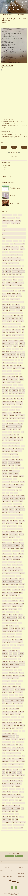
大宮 (3, 268)
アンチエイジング (5, 437)
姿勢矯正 (9, 819)
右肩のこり (23, 664)
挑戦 (7, 708)
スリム (10, 653)
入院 (18, 354)
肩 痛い (3, 642)
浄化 (10, 310)
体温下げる (10, 440)
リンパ (11, 243)
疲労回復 (14, 772)
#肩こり (19, 156)
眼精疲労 (23, 243)
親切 (22, 315)
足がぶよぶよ (4, 609)
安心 (10, 816)
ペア (11, 315)
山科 (13, 304)
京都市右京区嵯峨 (17, 462)
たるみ (3, 332)
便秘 (13, 268)
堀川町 (10, 476)
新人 (22, 437)
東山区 (23, 326)
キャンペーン (8, 448)
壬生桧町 (20, 617)
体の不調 (11, 299)
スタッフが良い (5, 800)
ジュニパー (4, 545)
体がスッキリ (11, 800)
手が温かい (4, 603)
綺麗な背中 (4, 794)
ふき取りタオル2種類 (6, 481)
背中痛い (21, 639)
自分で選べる (20, 606)
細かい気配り (22, 481)
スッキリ (3, 321)
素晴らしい (23, 775)
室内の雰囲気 (4, 473)
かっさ (12, 426)
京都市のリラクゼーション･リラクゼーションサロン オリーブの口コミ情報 (13, 230)
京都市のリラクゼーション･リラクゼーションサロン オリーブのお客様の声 (13, 238)
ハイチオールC (4, 639)
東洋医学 (3, 542)
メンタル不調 (22, 498)
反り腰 (17, 819)
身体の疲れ (16, 473)
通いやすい (7, 700)
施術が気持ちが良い (9, 805)
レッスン (19, 351)
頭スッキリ (14, 733)
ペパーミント (20, 440)
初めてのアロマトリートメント (11, 487)
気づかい (12, 548)
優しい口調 (4, 783)
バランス (23, 589)
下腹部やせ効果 (15, 368)
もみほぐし (15, 429)
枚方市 (19, 271)
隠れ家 (19, 418)
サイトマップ (21, 876)
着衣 (3, 393)
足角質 (22, 398)
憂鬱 (10, 772)
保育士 (20, 800)
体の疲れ (11, 664)
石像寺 (8, 636)
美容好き (3, 645)
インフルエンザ (14, 717)
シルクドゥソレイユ (20, 645)
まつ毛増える (11, 656)
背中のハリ (4, 797)
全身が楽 (20, 592)
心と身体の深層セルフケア (6, 736)
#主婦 (15, 156)
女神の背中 (21, 791)
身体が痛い (16, 592)
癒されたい (15, 553)
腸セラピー (22, 249)
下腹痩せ (3, 758)
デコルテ (12, 775)
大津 (3, 573)
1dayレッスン (21, 343)
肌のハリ (3, 775)
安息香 (23, 506)
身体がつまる (13, 678)
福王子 (23, 290)
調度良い (7, 584)
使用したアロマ (21, 661)
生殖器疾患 (23, 689)
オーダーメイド (8, 329)
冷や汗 (3, 351)
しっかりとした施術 (5, 678)
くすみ (20, 636)
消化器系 (9, 733)
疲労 (3, 285)
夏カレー (17, 484)
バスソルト (20, 362)
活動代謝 (3, 722)
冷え (14, 321)
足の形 (18, 398)
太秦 (3, 271)
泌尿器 (17, 523)
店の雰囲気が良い (17, 545)
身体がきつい (10, 603)
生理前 (3, 675)
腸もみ (10, 268)
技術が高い (23, 761)
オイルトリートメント (15, 282)
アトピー (12, 523)
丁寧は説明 (22, 603)
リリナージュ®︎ (15, 822)
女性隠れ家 (9, 293)
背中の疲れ (4, 750)
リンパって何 (20, 401)
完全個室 (16, 326)
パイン (3, 523)
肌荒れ (3, 335)
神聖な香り (23, 495)
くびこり (17, 387)
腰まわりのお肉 (15, 791)
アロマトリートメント (15, 249)
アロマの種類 (22, 675)
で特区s (15, 526)
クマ (7, 332)
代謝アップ (17, 268)
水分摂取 (3, 490)
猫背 (13, 819)
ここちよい (12, 689)
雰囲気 (17, 318)
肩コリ (13, 343)
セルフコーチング (15, 739)
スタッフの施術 (5, 628)
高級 (20, 390)
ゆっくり (17, 761)
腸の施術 (15, 609)
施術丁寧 (8, 617)
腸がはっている (9, 559)
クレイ (17, 811)
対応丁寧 (3, 617)
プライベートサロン (12, 418)
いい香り (16, 534)
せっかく (10, 697)
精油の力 (17, 495)
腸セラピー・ (10, 545)
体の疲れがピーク (13, 780)
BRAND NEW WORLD (6, 451)
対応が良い (4, 581)
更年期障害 (14, 335)
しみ (16, 636)
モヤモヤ (13, 744)
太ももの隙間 (10, 794)
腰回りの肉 (4, 747)
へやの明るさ (11, 415)
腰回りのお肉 (13, 808)
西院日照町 (4, 556)
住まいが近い (17, 797)
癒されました (4, 465)
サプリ (3, 310)
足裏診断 (20, 376)
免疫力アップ (15, 520)
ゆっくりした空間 (12, 650)
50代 (9, 263)
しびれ (3, 625)
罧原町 (10, 285)
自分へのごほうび (5, 578)
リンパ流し (10, 609)
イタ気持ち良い (5, 537)
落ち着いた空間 (5, 653)
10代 (22, 260)
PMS (23, 332)
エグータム (15, 653)
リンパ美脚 (17, 263)
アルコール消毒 (5, 307)
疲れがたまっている (14, 584)
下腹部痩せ (10, 340)
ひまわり (3, 429)
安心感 (15, 506)
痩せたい (8, 490)
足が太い (23, 418)
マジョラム (4, 725)
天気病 (3, 426)
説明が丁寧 (20, 614)
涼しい (15, 440)
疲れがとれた (12, 387)
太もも (20, 769)
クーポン (7, 243)
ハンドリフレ (4, 512)
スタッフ (13, 217)
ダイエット (17, 246)
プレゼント (9, 304)
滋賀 (21, 570)
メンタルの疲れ (20, 780)
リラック (3, 382)
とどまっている (10, 797)
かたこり (21, 318)
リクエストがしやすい (11, 783)
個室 (6, 271)
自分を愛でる (8, 728)
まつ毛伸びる (4, 656)
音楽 (8, 645)
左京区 (12, 700)
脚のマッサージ (9, 675)
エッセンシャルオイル (6, 717)
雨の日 (17, 296)
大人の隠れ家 (15, 346)
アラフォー (15, 279)
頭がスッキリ (17, 470)
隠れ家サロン (4, 296)
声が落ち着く (20, 692)
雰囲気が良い (22, 573)
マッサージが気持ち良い (12, 581)
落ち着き (16, 672)
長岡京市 (16, 379)
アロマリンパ (4, 650)
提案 (3, 805)
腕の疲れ (17, 548)
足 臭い (7, 379)
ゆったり (22, 387)
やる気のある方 (5, 661)
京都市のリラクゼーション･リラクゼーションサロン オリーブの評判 (13, 234)
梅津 (6, 285)
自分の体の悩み (20, 758)
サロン (7, 390)
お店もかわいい (12, 537)
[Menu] (25, 1)
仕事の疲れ (4, 631)
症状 (17, 678)
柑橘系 (15, 437)
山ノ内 (3, 282)
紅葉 (3, 509)
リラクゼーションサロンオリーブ (8, 401)
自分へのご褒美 (5, 534)
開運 (7, 310)
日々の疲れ (20, 681)
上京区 (14, 274)
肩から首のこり (5, 415)
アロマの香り (12, 761)
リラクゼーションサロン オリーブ (8, 220)
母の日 (16, 426)
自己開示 (17, 708)
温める (9, 725)
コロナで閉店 (11, 628)
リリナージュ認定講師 (6, 739)
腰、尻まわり (11, 625)
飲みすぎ (17, 650)
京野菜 (22, 484)
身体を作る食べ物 (5, 761)
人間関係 (8, 744)
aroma (11, 437)
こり (3, 329)
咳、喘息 (7, 523)
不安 (7, 772)
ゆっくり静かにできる (16, 589)
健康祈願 (12, 636)
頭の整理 (3, 744)
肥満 (20, 520)
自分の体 (14, 542)
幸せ (3, 531)
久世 (10, 274)
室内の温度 (10, 462)
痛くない (10, 412)
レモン (14, 310)
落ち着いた (15, 614)
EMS (16, 393)
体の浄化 (16, 454)
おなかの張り (8, 335)
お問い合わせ (17, 220)
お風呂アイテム (17, 260)
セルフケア (9, 758)
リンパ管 (8, 404)
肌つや (12, 711)
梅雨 (17, 816)
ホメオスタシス (21, 711)
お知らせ (4, 169)
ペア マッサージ (19, 404)
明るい (22, 797)
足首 (14, 794)
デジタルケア (18, 332)
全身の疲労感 (17, 628)
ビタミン (16, 639)
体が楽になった (5, 672)
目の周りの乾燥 (12, 332)
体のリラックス (10, 631)
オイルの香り (9, 371)
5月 (18, 423)
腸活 (6, 268)
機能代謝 (20, 722)
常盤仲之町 (14, 606)
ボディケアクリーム (20, 764)
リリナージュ (17, 700)
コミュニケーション (5, 711)
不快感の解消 (15, 476)
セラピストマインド (5, 459)
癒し (3, 243)
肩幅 (13, 811)
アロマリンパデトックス (13, 661)
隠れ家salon (15, 371)
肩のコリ (9, 686)
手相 (15, 398)
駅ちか (3, 595)
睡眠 (10, 357)
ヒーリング (13, 495)
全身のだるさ (17, 299)
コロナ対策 (17, 304)
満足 (22, 542)
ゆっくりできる (14, 617)
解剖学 (13, 728)
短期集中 (21, 246)
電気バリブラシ (21, 393)
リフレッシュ (9, 279)
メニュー (8, 217)
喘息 (18, 689)
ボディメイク (4, 340)
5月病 (21, 423)
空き (6, 434)
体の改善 (3, 371)
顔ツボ (15, 243)
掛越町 (3, 387)
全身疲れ (3, 592)
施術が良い (11, 470)
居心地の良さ (11, 473)
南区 (7, 274)
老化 (15, 423)
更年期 (3, 728)
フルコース (11, 534)
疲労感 (7, 351)
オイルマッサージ (9, 346)
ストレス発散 (19, 531)
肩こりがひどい (18, 567)
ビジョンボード (9, 703)
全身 (12, 263)
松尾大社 (3, 376)
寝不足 (13, 816)
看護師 (23, 271)
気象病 (9, 343)
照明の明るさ (4, 462)
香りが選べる (4, 570)
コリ (14, 736)
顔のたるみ (20, 285)
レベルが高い (4, 764)
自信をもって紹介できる (10, 620)
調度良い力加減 (9, 592)
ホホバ (24, 390)
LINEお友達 (11, 827)
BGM (15, 631)
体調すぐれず (13, 531)
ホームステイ (18, 509)
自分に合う (4, 567)
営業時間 (13, 376)
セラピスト (4, 484)
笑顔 (3, 700)
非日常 (21, 556)
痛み (6, 318)
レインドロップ (5, 423)
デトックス (7, 315)
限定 (18, 434)
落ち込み (11, 498)
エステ (21, 274)
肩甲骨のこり (9, 321)
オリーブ (3, 293)
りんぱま (3, 589)
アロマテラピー (5, 614)
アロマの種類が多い (15, 667)
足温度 (12, 379)
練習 (19, 371)
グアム (9, 750)
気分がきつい (16, 603)
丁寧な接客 (17, 775)
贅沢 (15, 365)
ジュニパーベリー (12, 296)
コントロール (18, 714)
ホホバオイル (12, 517)
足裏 (10, 393)
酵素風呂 (13, 490)
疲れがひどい (8, 573)
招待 (7, 595)
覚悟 (10, 708)
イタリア (23, 509)
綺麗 (22, 553)
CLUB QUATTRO (14, 451)
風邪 (19, 717)
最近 (13, 329)
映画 (24, 357)
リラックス (4, 257)
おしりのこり (21, 534)
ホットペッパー (15, 675)
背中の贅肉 (9, 791)
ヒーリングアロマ (5, 454)
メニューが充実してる (12, 570)
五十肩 (3, 274)
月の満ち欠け (8, 362)
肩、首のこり (4, 692)
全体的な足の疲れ (15, 556)
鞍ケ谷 (16, 800)
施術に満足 (13, 750)
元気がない (10, 553)
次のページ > (24, 147)
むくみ (19, 243)
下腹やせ (13, 747)
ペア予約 (3, 368)
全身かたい (21, 578)
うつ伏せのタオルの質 (15, 481)
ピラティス (4, 819)
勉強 (13, 708)
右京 (22, 545)
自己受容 (3, 526)
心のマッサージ (21, 739)
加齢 (23, 520)
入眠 (21, 357)
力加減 (3, 584)
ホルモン (7, 714)
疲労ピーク (7, 531)
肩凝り (3, 365)
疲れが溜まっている (16, 559)
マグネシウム (4, 827)
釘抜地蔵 (3, 636)
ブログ (4, 174)
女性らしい (19, 794)
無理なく (13, 293)
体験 (3, 448)
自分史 (3, 703)
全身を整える (19, 783)
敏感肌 (10, 271)
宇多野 (20, 290)
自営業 (7, 387)
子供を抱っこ (22, 415)
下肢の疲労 (14, 285)
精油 (15, 434)
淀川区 (13, 567)
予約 (3, 434)
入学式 (3, 398)
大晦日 (3, 708)
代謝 (3, 714)
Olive (3, 354)
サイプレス (11, 423)
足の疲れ (3, 279)
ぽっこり (9, 747)
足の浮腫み (21, 379)
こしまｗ (9, 811)
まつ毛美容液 (21, 653)
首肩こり (23, 628)
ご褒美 (7, 365)
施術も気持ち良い (5, 780)
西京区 (22, 282)
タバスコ (13, 484)
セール (21, 656)
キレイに (18, 293)
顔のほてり (4, 343)
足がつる (9, 556)
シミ (10, 639)
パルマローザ (19, 772)
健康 (23, 329)
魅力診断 (21, 827)
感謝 (3, 318)
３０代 (3, 559)
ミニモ (15, 697)
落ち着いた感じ (22, 584)
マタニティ (20, 526)
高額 (18, 703)
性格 (20, 822)
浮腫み (19, 437)
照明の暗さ (4, 606)
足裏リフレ (13, 459)
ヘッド (13, 448)
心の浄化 (11, 454)
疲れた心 (18, 382)
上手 (19, 553)
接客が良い (4, 786)
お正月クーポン (9, 526)
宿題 (3, 487)
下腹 (17, 744)
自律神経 (17, 357)
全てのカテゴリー (6, 165)
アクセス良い (22, 368)
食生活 (24, 822)
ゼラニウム (14, 271)
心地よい (16, 578)
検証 (13, 639)
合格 (22, 747)
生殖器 (20, 523)
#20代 (8, 156)
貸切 (17, 376)
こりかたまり (14, 642)
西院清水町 (8, 282)
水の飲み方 (19, 487)
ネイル (9, 484)
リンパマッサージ (5, 290)
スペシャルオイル (5, 517)
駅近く (10, 614)
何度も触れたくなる (5, 808)
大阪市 (9, 567)
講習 (15, 351)
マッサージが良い (11, 786)
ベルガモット (4, 249)
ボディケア (22, 750)
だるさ (3, 299)
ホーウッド (19, 365)
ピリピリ (14, 692)
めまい (17, 343)
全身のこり (19, 581)
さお (19, 686)
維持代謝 (15, 722)
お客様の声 (2, 142)
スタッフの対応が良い (17, 412)
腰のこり (3, 304)
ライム (20, 490)
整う (17, 490)
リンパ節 (3, 404)
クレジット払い (14, 681)
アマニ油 (23, 307)
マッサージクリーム (12, 764)
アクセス (17, 217)
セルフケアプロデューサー (6, 822)
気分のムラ (16, 498)
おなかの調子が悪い (5, 495)
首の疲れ (3, 548)
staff (3, 440)
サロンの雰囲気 (5, 476)
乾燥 (18, 750)
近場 (3, 667)
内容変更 (3, 791)
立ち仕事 (16, 415)
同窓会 (13, 318)
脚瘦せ (3, 769)
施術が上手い (4, 412)
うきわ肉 (20, 744)
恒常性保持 (12, 714)
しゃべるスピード (5, 689)
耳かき (11, 645)
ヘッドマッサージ (18, 257)
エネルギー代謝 (9, 722)
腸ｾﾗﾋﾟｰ (20, 609)
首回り (7, 418)
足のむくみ (4, 260)
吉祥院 (16, 620)
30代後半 (21, 340)
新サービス (16, 827)
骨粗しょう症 (22, 725)
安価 (18, 570)
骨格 (15, 725)
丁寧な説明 (11, 672)
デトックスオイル (19, 517)
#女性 (11, 156)
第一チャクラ (10, 506)
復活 (10, 390)
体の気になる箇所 (5, 664)
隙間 (24, 769)
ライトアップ (11, 509)
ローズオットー (15, 390)
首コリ (12, 257)
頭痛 (8, 260)
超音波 (7, 299)
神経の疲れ (21, 816)
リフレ (7, 393)
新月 (3, 362)
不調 (9, 318)
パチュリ (17, 537)
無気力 (23, 335)
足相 (11, 398)
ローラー (7, 426)
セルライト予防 (19, 310)
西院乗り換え (8, 667)
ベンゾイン (4, 506)
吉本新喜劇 (20, 631)
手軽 (3, 246)
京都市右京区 (17, 664)
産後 (16, 290)
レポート (14, 703)
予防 (22, 717)
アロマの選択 (14, 686)
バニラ (19, 506)
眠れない (8, 382)
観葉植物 (20, 426)
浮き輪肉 (18, 808)
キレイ (16, 711)
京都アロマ (10, 434)
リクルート (13, 223)
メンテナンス (9, 542)
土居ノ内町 (12, 290)
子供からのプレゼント (13, 595)
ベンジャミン (9, 429)
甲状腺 (19, 335)
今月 (3, 315)
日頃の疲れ (9, 589)
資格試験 (18, 747)
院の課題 (10, 692)
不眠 (13, 357)
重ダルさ (17, 625)
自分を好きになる (17, 805)
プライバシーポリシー (6, 223)
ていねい (11, 578)
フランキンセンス (5, 498)
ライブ (20, 451)
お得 (21, 296)
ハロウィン (22, 354)
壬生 (17, 274)
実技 (3, 346)
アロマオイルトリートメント (10, 354)
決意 (13, 393)
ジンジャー (13, 382)
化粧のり (7, 398)
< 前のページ (4, 147)
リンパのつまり (21, 321)
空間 (15, 645)
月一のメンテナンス (15, 573)
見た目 (19, 542)
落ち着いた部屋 (5, 470)
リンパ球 (13, 404)
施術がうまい (20, 642)
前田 (19, 429)
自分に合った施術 (21, 697)
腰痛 (8, 257)
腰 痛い (8, 642)
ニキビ (3, 772)
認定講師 (22, 700)
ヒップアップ (16, 340)
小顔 (12, 246)
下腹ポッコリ (9, 368)
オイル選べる (11, 326)
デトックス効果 (5, 816)
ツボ (6, 440)
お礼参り (8, 376)
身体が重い (4, 686)
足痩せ (18, 315)
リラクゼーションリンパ (6, 501)
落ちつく (9, 606)
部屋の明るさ (4, 326)
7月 (9, 249)
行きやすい (21, 672)
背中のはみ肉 (17, 786)
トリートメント (5, 357)
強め (20, 326)
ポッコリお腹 (15, 769)
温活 (3, 390)
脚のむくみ (20, 279)
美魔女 (11, 365)
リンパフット (4, 263)
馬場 (7, 625)
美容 (18, 725)
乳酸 (21, 703)
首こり (12, 260)
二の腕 (8, 775)
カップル (11, 351)
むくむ (17, 736)
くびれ (23, 808)
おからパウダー (17, 307)
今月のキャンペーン (7, 176)
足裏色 (3, 379)
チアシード (11, 307)
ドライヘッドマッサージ (16, 512)
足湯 (9, 512)
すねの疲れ (22, 548)
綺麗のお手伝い (14, 362)
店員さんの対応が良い (6, 681)
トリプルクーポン (19, 459)
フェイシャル (8, 246)
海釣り (21, 501)
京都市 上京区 (11, 465)
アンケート (14, 501)
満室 (8, 520)
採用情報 (3, 217)
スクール (18, 223)
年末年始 (3, 520)
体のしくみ (14, 758)
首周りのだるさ (18, 465)
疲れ (22, 268)
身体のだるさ (21, 476)
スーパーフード (18, 329)
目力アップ (16, 656)
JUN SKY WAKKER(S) (19, 448)
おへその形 (4, 811)
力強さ (8, 548)
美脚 (15, 315)
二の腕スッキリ (9, 769)
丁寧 (3, 418)
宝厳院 (7, 509)
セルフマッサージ (19, 728)
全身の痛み (4, 553)
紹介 (24, 617)
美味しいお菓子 (22, 346)
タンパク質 (4, 733)
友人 (3, 620)
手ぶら (24, 351)
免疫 (11, 520)
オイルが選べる (5, 697)
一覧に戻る (14, 147)
